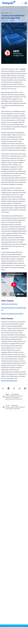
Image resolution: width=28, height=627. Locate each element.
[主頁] (8, 3)
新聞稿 (7, 13)
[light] (24, 8)
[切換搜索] (22, 3)
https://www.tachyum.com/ (9, 380)
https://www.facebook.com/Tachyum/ (12, 313)
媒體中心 (3, 13)
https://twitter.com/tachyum (9, 304)
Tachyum (22, 69)
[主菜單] (26, 3)
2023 (10, 13)
